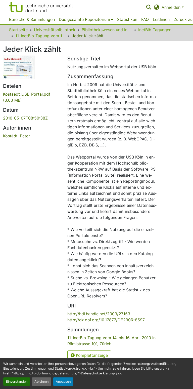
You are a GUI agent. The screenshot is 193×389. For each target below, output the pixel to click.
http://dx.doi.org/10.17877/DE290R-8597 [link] (106, 319)
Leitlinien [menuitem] (161, 19)
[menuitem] (86, 19)
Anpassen (63, 381)
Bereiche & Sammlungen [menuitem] (32, 19)
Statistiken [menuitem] (127, 19)
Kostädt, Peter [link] (16, 135)
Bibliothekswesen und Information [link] (107, 29)
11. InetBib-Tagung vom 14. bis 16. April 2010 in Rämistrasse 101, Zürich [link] (40, 35)
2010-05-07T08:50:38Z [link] (25, 118)
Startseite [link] (18, 29)
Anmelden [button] (172, 7)
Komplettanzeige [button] (91, 355)
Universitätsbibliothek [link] (54, 29)
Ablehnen (41, 381)
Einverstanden (16, 381)
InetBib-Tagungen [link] (154, 29)
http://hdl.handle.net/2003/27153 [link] (98, 313)
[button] (41, 7)
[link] (32, 97)
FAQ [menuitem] (145, 19)
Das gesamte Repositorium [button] (84, 19)
